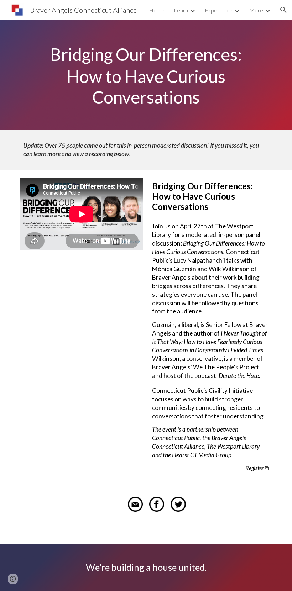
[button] (283, 10)
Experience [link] (219, 10)
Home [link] (157, 10)
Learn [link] (181, 10)
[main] (146, 75)
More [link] (256, 10)
